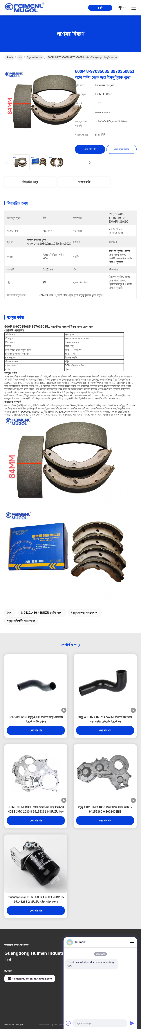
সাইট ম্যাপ (19, 1024)
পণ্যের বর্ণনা (84, 182)
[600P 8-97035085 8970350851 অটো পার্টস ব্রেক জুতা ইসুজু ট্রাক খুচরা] (48, 107)
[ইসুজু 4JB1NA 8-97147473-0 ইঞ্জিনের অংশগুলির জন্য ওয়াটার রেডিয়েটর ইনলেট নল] (105, 683)
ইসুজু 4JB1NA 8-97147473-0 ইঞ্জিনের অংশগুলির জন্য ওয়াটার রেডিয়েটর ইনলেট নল (105, 719)
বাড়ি (11, 57)
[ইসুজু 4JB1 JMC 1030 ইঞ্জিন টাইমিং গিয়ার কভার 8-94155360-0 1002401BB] (105, 773)
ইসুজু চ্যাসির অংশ (34, 57)
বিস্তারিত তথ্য (30, 182)
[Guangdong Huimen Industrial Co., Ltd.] (24, 7)
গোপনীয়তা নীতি (9, 1024)
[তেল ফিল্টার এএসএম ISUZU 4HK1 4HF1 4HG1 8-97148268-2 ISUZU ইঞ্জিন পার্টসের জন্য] (35, 863)
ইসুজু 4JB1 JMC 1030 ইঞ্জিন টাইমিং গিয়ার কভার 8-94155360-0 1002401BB (105, 809)
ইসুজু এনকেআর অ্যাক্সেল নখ (84, 612)
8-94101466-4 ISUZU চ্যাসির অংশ (41, 612)
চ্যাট (100, 7)
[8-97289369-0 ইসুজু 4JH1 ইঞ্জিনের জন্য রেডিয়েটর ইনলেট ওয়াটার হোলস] (35, 684)
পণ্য (20, 57)
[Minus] (132, 942)
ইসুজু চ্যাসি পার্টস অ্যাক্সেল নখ (21, 620)
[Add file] (68, 1023)
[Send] (132, 1023)
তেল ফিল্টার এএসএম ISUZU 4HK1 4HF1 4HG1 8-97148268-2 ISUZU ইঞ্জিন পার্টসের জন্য (36, 899)
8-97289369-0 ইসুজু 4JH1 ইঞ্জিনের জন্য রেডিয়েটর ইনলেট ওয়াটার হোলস (36, 719)
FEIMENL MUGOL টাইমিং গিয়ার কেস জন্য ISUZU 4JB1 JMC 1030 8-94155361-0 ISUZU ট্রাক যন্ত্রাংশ (36, 810)
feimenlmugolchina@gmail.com (32, 978)
